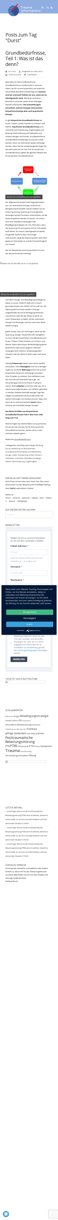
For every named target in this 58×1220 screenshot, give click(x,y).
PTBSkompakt (23, 746)
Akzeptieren (30, 612)
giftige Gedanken (15, 733)
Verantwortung (25, 751)
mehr (30, 624)
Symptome (46, 746)
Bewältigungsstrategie (26, 445)
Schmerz (38, 455)
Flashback (32, 728)
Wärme (8, 461)
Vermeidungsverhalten (16, 755)
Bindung (39, 445)
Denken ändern (11, 720)
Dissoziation (26, 721)
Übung (32, 755)
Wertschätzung (18, 461)
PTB (7, 746)
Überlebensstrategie (32, 458)
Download (36, 725)
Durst (7, 448)
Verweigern (29, 618)
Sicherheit (19, 458)
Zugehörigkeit (31, 461)
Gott (28, 733)
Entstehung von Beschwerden (23, 448)
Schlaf (31, 455)
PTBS (13, 746)
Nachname (17, 579)
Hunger (8, 455)
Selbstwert (9, 458)
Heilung (34, 733)
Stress (37, 746)
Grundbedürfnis (34, 452)
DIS (20, 720)
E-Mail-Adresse (19, 545)
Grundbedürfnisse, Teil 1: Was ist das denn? (25, 58)
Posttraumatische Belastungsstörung (20, 740)
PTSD (32, 746)
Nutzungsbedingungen (27, 650)
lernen (40, 733)
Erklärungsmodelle (15, 74)
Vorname (16, 566)
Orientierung (23, 455)
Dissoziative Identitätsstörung (18, 724)
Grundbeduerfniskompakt (16, 452)
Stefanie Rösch (38, 71)
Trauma (12, 750)
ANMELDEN (19, 659)
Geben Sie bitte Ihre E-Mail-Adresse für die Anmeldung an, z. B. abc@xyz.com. (27, 559)
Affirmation (9, 716)
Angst (17, 716)
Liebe (14, 455)
